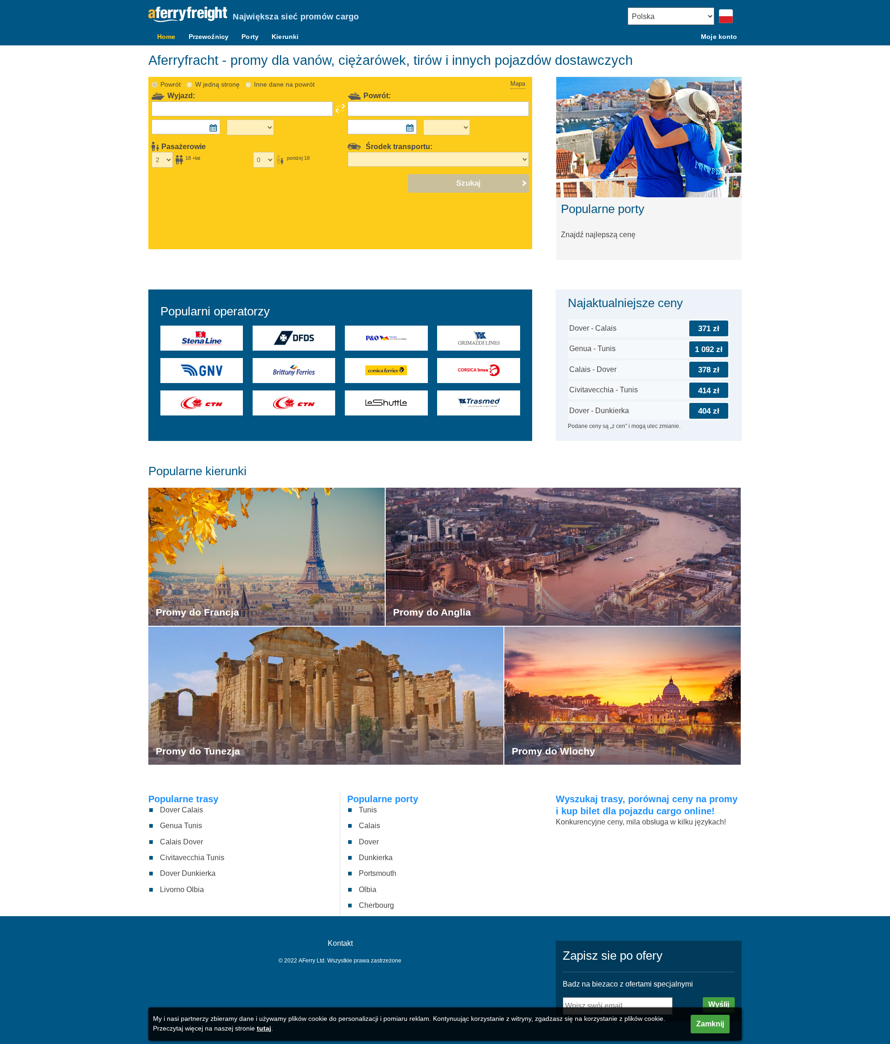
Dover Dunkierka (188, 873)
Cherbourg (376, 905)
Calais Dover (181, 842)
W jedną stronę (217, 84)
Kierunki (285, 36)
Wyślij (718, 1004)
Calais (369, 826)
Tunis (368, 810)
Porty (250, 36)
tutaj (264, 1028)
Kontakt (340, 943)
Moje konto (719, 36)
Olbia (367, 889)
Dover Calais (181, 810)
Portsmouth (377, 873)
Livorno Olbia (182, 889)
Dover (369, 842)
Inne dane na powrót (284, 84)
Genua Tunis (181, 826)
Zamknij (710, 1024)
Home (166, 36)
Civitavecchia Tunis (192, 858)
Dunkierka (376, 858)
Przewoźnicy (209, 36)
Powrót (170, 84)
